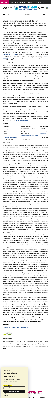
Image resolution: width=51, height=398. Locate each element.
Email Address (7, 385)
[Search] (40, 14)
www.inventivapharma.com (23, 120)
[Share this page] (47, 14)
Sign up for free (14, 391)
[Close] (26, 369)
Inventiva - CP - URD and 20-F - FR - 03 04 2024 (16, 327)
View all (48, 2)
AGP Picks (4, 2)
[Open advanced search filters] (43, 14)
